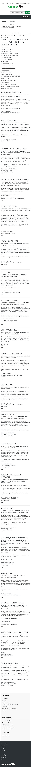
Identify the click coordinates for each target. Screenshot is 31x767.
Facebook (3, 756)
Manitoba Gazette (12, 24)
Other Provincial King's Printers (9, 709)
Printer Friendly (5, 3)
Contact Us (4, 711)
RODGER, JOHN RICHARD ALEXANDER (11, 76)
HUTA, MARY (5, 61)
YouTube (3, 757)
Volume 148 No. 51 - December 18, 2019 (11, 26)
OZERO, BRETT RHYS (7, 74)
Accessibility (4, 744)
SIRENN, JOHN (5, 82)
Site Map (17, 3)
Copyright (3, 748)
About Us (4, 701)
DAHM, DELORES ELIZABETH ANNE (10, 55)
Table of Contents (15, 33)
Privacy (3, 750)
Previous (3, 33)
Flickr (2, 759)
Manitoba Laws (5, 735)
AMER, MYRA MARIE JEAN (8, 49)
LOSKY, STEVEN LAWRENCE (8, 68)
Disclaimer (4, 746)
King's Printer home (7, 698)
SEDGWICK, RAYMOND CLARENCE (10, 80)
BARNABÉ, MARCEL (6, 51)
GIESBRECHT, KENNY (7, 57)
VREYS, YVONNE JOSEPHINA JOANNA (11, 86)
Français (11, 3)
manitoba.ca (4, 24)
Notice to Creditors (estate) (8, 27)
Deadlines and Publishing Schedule (10, 704)
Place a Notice (6, 706)
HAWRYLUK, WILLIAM (7, 59)
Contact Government (24, 3)
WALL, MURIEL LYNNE (7, 88)
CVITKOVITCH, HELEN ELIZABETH (10, 53)
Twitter (3, 754)
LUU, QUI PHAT (5, 70)
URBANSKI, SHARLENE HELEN (9, 84)
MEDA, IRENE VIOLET (7, 72)
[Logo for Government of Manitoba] (15, 7)
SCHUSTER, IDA (5, 78)
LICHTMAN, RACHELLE (7, 66)
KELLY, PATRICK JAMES (7, 64)
